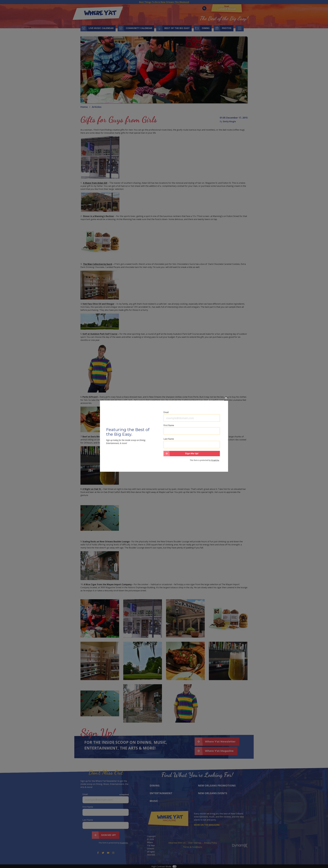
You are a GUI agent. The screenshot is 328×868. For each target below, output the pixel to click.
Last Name (168, 438)
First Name (168, 425)
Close (226, 398)
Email (166, 412)
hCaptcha (215, 460)
